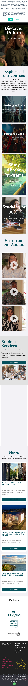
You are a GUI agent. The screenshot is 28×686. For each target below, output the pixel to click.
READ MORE (14, 224)
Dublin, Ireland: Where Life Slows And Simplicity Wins (13, 483)
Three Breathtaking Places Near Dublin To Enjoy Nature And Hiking (13, 574)
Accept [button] (10, 19)
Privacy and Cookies (7, 665)
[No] (25, 680)
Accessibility (5, 660)
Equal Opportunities (7, 661)
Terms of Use (5, 667)
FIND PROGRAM (14, 185)
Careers (4, 663)
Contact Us (5, 658)
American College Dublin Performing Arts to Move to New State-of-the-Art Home (13, 534)
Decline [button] (17, 19)
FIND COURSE (14, 113)
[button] (14, 265)
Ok (14, 683)
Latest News (5, 669)
